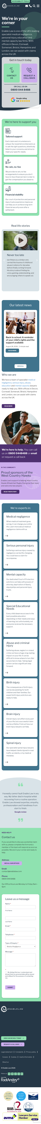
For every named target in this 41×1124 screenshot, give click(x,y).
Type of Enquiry (11, 943)
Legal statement (7, 1052)
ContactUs (12, 76)
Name (8, 904)
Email (8, 926)
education (6, 386)
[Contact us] (27, 6)
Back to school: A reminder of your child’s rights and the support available (20, 340)
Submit (10, 987)
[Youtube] (22, 1074)
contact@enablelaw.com (12, 871)
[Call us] (30, 6)
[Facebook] (9, 1074)
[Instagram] (18, 1074)
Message (9, 952)
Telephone (10, 935)
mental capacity (22, 386)
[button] (38, 6)
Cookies (14, 1057)
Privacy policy (31, 1052)
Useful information (25, 1057)
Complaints (19, 1052)
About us (5, 1062)
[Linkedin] (12, 1074)
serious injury (18, 383)
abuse (28, 383)
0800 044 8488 (8, 879)
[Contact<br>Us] (11, 70)
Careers (5, 1057)
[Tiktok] (15, 1074)
